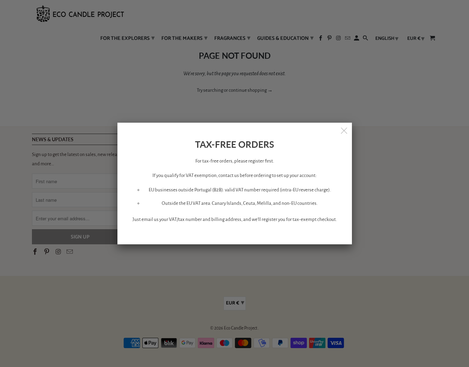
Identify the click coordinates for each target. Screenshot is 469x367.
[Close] (344, 130)
